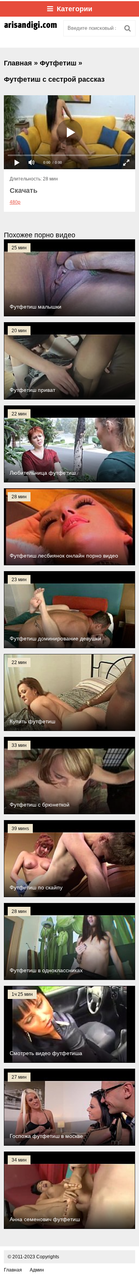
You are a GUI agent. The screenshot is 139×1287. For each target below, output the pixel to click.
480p (15, 202)
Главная (13, 1270)
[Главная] (31, 28)
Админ (37, 1270)
